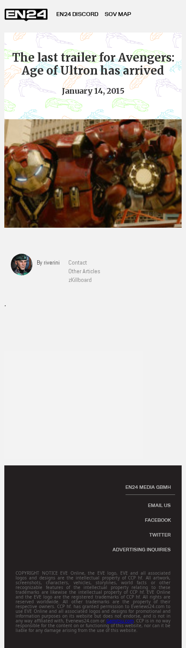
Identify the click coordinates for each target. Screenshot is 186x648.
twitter (160, 535)
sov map (118, 13)
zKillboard (80, 280)
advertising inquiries (141, 550)
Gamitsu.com (120, 621)
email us (159, 505)
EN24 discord (77, 13)
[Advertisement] (78, 405)
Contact (77, 262)
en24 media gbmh (148, 487)
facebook (158, 520)
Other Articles (84, 271)
